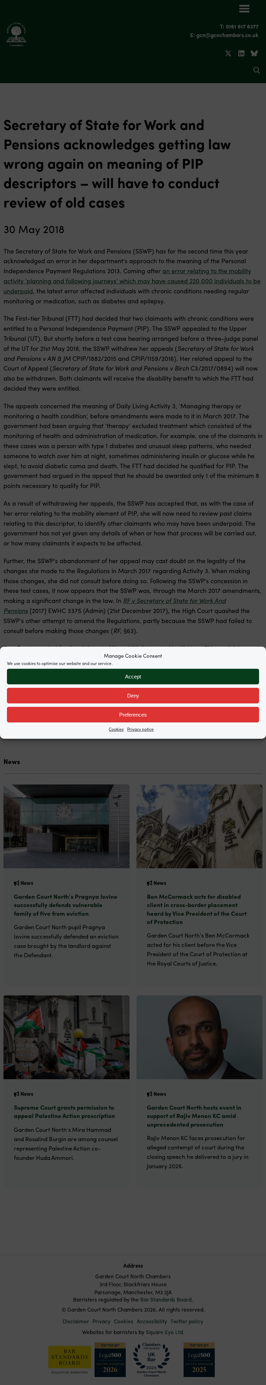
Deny (133, 695)
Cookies (116, 729)
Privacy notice (140, 729)
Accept (133, 676)
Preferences (133, 714)
